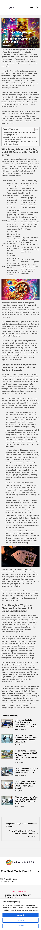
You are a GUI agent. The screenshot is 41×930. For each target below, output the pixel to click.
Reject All (21, 926)
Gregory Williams (6, 45)
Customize (20, 920)
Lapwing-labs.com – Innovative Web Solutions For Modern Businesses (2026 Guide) (26, 738)
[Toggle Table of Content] (35, 129)
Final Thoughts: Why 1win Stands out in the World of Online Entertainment (20, 143)
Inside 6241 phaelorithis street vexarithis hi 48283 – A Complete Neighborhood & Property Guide (26, 755)
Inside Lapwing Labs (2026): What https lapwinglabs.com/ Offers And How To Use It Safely (26, 723)
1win (19, 92)
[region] (20, 914)
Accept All (20, 915)
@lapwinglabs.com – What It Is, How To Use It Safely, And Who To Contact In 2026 (26, 800)
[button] (32, 7)
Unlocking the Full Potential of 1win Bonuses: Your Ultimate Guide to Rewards (20, 138)
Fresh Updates (7, 29)
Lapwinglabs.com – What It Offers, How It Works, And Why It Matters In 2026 (26, 770)
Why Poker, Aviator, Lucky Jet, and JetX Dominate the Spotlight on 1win (19, 134)
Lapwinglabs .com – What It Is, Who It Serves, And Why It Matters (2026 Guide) (26, 784)
